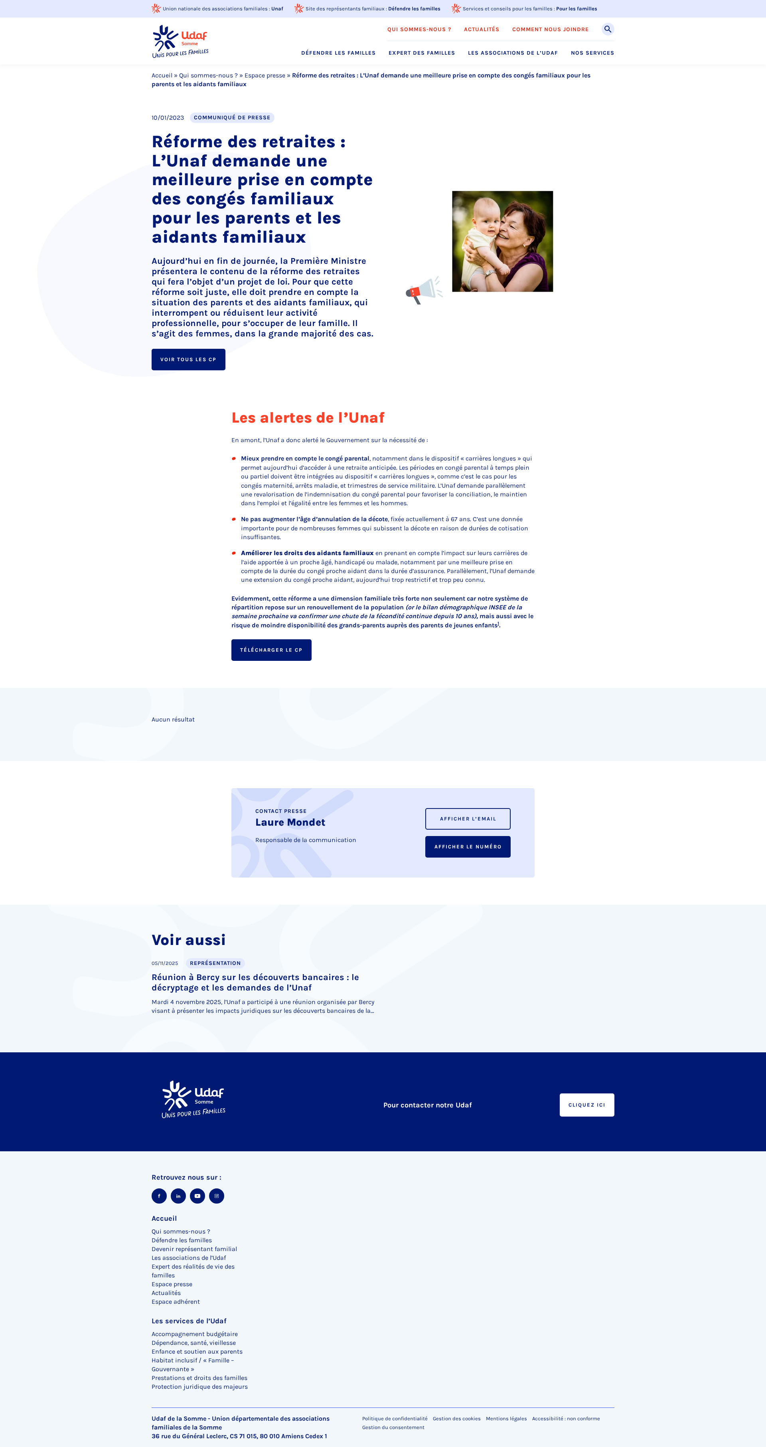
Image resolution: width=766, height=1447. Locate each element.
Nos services (592, 53)
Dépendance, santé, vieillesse (194, 1342)
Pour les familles (576, 9)
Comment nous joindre (550, 29)
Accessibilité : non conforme (566, 1418)
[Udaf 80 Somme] (180, 41)
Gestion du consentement (393, 1427)
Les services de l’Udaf (189, 1321)
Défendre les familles (414, 9)
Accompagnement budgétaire (195, 1334)
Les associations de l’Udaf (513, 53)
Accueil (162, 75)
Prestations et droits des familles (199, 1378)
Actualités (481, 29)
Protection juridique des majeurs (200, 1386)
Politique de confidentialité (395, 1418)
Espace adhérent (176, 1301)
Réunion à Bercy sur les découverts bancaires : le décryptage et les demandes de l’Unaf (255, 982)
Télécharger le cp (271, 650)
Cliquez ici (587, 1105)
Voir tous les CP (188, 359)
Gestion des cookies (457, 1418)
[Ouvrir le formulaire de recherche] (608, 29)
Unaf (277, 9)
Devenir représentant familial (194, 1249)
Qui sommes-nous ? (419, 29)
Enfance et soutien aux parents (197, 1351)
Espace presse (265, 75)
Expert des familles (422, 53)
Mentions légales (506, 1418)
